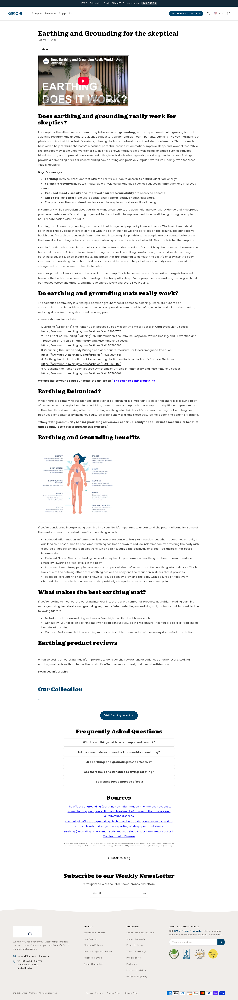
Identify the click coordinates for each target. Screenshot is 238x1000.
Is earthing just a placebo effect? (119, 782)
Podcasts (131, 964)
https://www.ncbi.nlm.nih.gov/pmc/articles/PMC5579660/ (81, 373)
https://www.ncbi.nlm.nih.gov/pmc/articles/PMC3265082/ (81, 364)
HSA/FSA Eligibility (136, 976)
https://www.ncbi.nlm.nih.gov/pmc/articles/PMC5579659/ (81, 345)
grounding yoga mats (97, 606)
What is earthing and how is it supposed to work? (119, 742)
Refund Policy (132, 993)
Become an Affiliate (94, 932)
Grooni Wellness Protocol (140, 932)
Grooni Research (135, 939)
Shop (35, 13)
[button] (36, 13)
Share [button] (45, 49)
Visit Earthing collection (119, 715)
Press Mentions (134, 945)
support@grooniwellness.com (33, 956)
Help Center (90, 939)
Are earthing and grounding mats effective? (119, 762)
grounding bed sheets (61, 606)
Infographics (133, 957)
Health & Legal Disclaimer (98, 951)
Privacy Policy (114, 993)
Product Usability (136, 970)
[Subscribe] (144, 893)
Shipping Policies (93, 945)
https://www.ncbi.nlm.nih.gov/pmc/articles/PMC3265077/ (81, 331)
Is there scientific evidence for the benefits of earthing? (119, 752)
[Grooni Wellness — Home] (27, 931)
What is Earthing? (136, 951)
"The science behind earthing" (134, 381)
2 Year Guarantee (93, 964)
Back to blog (121, 858)
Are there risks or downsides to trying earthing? (119, 772)
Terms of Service (94, 993)
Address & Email (93, 957)
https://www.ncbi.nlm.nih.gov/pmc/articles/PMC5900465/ (81, 355)
